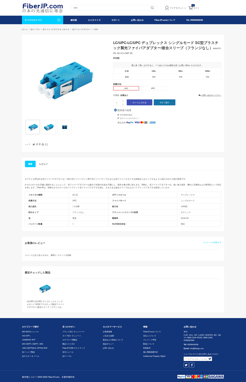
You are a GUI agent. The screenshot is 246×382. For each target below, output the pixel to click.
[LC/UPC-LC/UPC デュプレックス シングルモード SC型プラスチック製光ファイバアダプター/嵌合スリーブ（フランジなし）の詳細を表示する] (44, 288)
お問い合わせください (211, 95)
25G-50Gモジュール (30, 331)
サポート (115, 19)
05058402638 (192, 344)
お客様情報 (107, 331)
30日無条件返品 (126, 114)
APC (153, 88)
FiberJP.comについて (164, 19)
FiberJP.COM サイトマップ (73, 348)
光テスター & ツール (30, 356)
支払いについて (149, 335)
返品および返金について (113, 339)
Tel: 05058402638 (194, 19)
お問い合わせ (137, 19)
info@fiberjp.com (197, 348)
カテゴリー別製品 (69, 339)
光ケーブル (67, 356)
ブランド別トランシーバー (73, 331)
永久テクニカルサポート (129, 118)
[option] (33, 127)
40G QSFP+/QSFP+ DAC (32, 343)
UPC (126, 88)
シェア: (28, 144)
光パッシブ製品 (28, 352)
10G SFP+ (26, 335)
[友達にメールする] (46, 144)
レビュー (43, 163)
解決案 (74, 19)
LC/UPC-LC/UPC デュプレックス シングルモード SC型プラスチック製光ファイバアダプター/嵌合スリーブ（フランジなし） (45, 304)
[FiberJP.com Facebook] (191, 365)
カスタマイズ (94, 19)
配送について (148, 343)
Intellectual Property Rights (154, 356)
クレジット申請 (149, 339)
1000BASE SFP (28, 339)
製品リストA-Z (68, 343)
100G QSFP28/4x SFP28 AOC (34, 348)
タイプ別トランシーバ (71, 335)
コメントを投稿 (64, 255)
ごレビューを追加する (212, 242)
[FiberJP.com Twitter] (186, 365)
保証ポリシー (108, 343)
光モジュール (67, 352)
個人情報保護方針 (150, 352)
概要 (30, 163)
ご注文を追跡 (108, 335)
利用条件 (147, 348)
